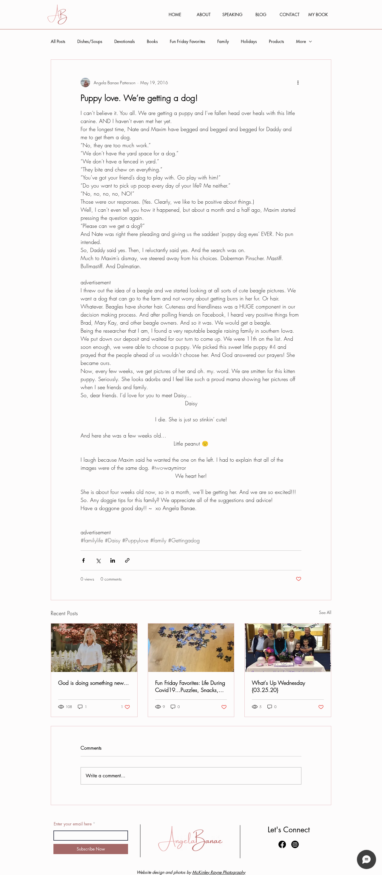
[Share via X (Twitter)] (98, 560)
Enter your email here (73, 824)
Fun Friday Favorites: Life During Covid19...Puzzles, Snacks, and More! (190, 686)
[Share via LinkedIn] (112, 560)
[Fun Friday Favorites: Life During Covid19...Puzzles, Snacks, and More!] (191, 648)
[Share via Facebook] (83, 560)
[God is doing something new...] (94, 648)
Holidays (249, 41)
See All (325, 612)
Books (152, 41)
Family (223, 41)
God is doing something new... (93, 682)
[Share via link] (127, 560)
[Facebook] (282, 844)
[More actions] (297, 82)
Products (276, 41)
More (301, 41)
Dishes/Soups (89, 41)
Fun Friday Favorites (187, 41)
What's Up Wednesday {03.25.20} (278, 686)
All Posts (58, 41)
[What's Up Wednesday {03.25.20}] (288, 648)
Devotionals (124, 41)
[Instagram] (295, 844)
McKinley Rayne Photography (218, 872)
